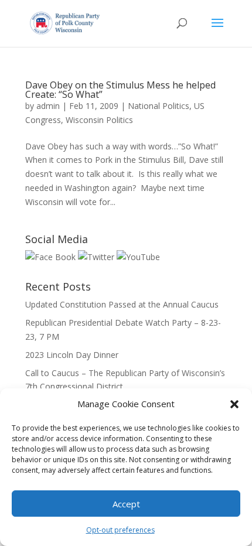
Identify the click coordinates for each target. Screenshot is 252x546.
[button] (234, 404)
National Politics (158, 105)
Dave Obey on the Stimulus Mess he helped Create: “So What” (120, 90)
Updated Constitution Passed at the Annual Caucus (122, 304)
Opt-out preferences (120, 530)
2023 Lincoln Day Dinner (71, 354)
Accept (126, 504)
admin (48, 105)
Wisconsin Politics (99, 119)
